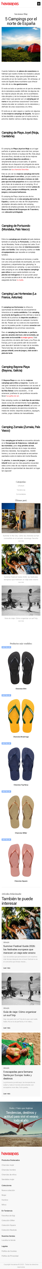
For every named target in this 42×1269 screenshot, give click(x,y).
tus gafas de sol (12, 396)
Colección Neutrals (9, 1230)
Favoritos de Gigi (8, 1216)
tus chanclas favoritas (20, 169)
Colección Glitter (8, 1220)
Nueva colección (8, 1190)
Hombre (5, 1200)
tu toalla (20, 280)
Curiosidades (21, 494)
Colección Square (9, 1225)
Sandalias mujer (8, 1179)
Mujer (4, 1195)
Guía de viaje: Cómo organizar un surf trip (21, 618)
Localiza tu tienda (8, 1240)
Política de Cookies (9, 1251)
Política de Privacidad (10, 1256)
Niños (4, 1205)
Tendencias (21, 490)
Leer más (21, 541)
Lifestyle (21, 486)
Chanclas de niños (9, 1174)
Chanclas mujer (8, 1165)
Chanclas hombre (9, 1170)
